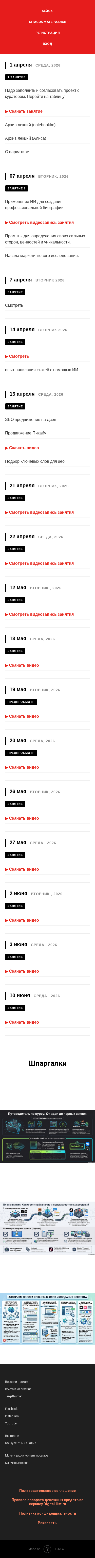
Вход (47, 44)
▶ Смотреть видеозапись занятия (39, 222)
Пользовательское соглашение (47, 1491)
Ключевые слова (16, 1463)
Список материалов (47, 22)
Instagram (12, 1416)
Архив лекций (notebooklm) (30, 125)
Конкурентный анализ (20, 1443)
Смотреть (14, 305)
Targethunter (13, 1396)
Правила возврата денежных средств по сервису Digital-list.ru (48, 1502)
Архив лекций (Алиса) (25, 138)
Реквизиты (48, 1523)
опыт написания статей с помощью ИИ (41, 370)
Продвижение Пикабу (25, 433)
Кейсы (47, 11)
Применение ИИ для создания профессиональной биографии (34, 204)
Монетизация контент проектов (26, 1455)
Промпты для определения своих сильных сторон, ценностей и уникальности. (45, 239)
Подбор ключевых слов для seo (35, 461)
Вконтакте (12, 1436)
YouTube (10, 1423)
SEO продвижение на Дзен (30, 419)
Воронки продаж (16, 1382)
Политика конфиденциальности (47, 1513)
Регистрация (47, 33)
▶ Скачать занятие (24, 111)
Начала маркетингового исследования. (42, 255)
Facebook (11, 1409)
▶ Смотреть (17, 356)
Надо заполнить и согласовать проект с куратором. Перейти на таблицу (42, 93)
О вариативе (17, 152)
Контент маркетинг (18, 1389)
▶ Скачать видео (22, 448)
